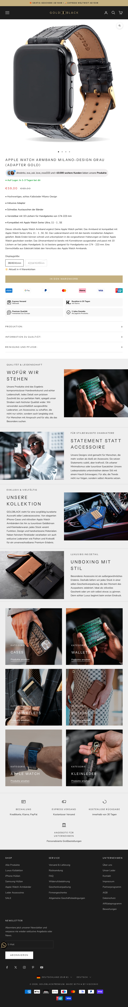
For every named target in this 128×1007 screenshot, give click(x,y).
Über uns (107, 865)
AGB (105, 892)
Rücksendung (56, 870)
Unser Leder (109, 870)
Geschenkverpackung (60, 887)
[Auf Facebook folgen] (7, 967)
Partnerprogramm (112, 887)
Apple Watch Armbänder (18, 887)
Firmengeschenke (58, 892)
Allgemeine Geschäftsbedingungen (67, 898)
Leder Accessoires (14, 892)
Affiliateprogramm (112, 903)
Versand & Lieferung (59, 865)
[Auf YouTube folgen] (41, 967)
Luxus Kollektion (14, 870)
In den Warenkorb (64, 278)
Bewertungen (110, 909)
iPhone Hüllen (12, 876)
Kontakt (107, 876)
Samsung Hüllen (14, 881)
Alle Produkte (12, 865)
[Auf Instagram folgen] (24, 967)
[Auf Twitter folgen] (15, 967)
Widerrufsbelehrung (59, 881)
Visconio (92, 984)
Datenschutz (109, 898)
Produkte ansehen (20, 659)
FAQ (51, 876)
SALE (8, 898)
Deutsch (82, 977)
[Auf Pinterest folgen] (33, 967)
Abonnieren (19, 955)
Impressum (108, 881)
